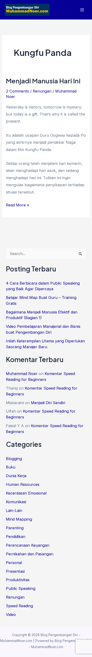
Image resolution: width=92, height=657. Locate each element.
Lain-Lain (14, 510)
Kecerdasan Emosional (26, 493)
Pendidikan (15, 536)
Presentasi (15, 571)
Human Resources (22, 484)
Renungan (42, 91)
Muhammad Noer (22, 373)
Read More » (17, 205)
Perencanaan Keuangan (27, 545)
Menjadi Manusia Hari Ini (43, 81)
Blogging (14, 458)
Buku (10, 467)
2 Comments (17, 91)
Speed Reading (19, 605)
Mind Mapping (19, 519)
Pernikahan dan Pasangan (29, 554)
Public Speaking (20, 588)
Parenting (15, 528)
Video (11, 614)
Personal (14, 562)
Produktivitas (17, 579)
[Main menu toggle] (82, 9)
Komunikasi (16, 501)
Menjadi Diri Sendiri (48, 402)
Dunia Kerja (16, 475)
